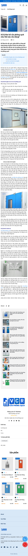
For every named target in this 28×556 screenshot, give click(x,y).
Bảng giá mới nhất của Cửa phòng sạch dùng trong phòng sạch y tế (17, 365)
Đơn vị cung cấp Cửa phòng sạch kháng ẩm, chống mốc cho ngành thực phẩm (17, 351)
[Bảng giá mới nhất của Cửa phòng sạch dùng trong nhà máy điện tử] (6, 382)
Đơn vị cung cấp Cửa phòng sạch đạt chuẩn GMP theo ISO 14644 (17, 358)
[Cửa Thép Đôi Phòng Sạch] (15, 497)
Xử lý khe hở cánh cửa (9, 63)
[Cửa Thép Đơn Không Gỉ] (2, 472)
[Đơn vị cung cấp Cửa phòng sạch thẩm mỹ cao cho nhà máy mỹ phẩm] (6, 314)
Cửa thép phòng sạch (5, 230)
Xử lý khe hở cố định (11, 59)
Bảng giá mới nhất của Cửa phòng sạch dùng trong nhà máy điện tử (17, 380)
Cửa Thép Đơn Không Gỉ (7, 474)
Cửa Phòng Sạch (4, 428)
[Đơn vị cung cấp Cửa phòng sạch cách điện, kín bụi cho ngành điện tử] (6, 337)
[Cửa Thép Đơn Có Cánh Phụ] (2, 497)
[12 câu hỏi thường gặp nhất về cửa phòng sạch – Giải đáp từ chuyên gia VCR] (6, 329)
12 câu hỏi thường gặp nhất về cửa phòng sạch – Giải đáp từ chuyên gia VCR (17, 328)
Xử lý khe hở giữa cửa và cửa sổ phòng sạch (14, 57)
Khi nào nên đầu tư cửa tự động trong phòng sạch (17, 343)
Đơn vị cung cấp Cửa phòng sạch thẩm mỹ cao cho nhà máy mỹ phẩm (17, 313)
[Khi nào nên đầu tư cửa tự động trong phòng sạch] (6, 344)
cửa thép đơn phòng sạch (17, 177)
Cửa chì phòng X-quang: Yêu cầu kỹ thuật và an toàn (17, 320)
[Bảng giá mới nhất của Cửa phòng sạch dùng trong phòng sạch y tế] (6, 367)
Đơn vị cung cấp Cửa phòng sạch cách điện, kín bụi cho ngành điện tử (17, 336)
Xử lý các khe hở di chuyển (13, 61)
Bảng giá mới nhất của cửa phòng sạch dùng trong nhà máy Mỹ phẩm (17, 373)
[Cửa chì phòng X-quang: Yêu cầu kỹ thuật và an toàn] (6, 322)
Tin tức (2, 433)
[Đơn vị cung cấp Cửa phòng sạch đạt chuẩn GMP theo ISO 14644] (6, 360)
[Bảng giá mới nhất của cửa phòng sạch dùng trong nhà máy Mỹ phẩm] (6, 375)
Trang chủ (3, 9)
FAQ (1, 430)
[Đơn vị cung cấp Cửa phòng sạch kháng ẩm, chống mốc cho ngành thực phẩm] (6, 352)
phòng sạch (12, 69)
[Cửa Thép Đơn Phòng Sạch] (15, 472)
